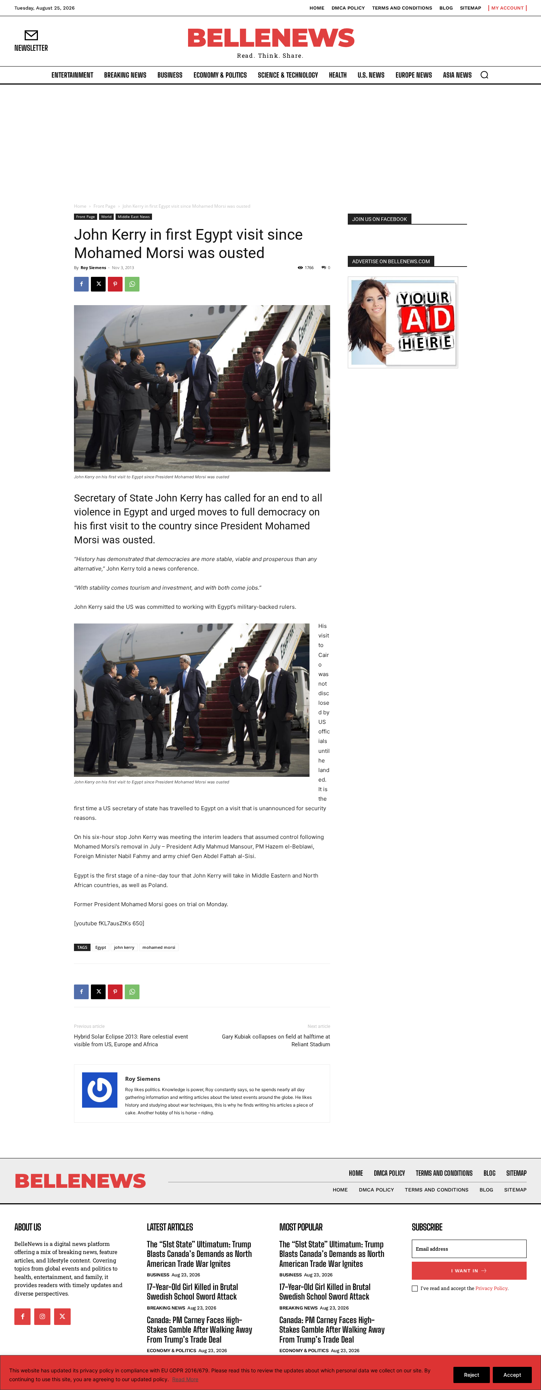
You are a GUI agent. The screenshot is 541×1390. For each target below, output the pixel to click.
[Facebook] (81, 284)
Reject (471, 1375)
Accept (512, 1375)
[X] (98, 284)
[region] (270, 1372)
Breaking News (166, 1308)
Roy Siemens (93, 267)
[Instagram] (42, 1316)
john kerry (124, 947)
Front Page (104, 206)
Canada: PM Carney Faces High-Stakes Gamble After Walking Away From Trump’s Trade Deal (199, 1329)
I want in (464, 1270)
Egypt (100, 947)
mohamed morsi (158, 947)
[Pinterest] (115, 284)
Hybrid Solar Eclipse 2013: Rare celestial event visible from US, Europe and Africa (131, 1040)
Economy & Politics (171, 1350)
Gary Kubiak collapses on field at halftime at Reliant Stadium (276, 1040)
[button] (484, 74)
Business (158, 1275)
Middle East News (134, 216)
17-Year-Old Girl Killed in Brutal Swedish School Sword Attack (192, 1291)
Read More (185, 1379)
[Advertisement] (270, 139)
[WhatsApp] (132, 284)
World (106, 216)
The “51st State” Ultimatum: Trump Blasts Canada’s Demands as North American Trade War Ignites (199, 1254)
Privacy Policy (491, 1288)
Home (80, 206)
